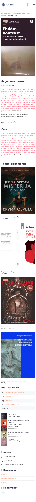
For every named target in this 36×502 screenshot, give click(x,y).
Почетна (3, 13)
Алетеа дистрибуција (13, 13)
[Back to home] (9, 4)
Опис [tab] (3, 122)
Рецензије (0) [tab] (12, 122)
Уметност (22, 13)
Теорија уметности (22, 114)
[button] (34, 4)
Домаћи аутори (12, 114)
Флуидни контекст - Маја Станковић (16, 116)
